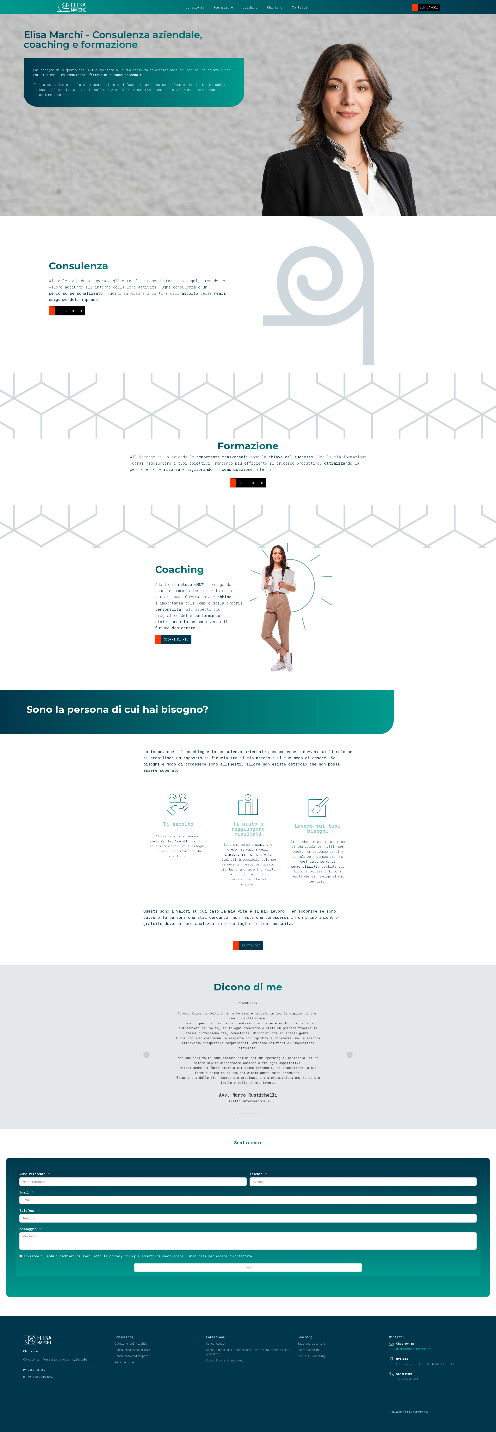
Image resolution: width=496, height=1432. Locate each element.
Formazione (223, 7)
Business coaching (311, 1343)
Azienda (256, 1174)
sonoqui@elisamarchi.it (413, 1349)
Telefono (27, 1210)
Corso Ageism (215, 1343)
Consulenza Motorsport (132, 1356)
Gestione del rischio (131, 1343)
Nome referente (32, 1174)
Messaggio (28, 1229)
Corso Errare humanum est (225, 1360)
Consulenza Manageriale (132, 1350)
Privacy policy (34, 1370)
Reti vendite (124, 1362)
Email (24, 1192)
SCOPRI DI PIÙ (70, 311)
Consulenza (195, 7)
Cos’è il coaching (311, 1356)
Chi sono (274, 7)
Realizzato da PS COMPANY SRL (409, 1411)
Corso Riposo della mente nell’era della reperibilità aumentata (247, 1352)
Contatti (299, 7)
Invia (248, 1267)
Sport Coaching (309, 1350)
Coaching (250, 7)
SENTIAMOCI (429, 7)
